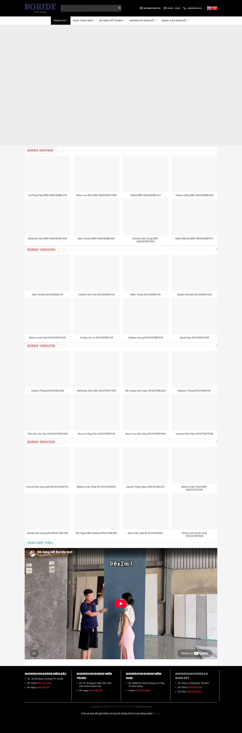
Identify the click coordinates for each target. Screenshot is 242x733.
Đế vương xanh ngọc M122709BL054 (145, 390)
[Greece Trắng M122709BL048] (47, 369)
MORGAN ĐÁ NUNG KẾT (142, 20)
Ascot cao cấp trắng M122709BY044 (145, 433)
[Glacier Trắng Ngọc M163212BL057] (145, 465)
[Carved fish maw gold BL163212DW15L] (47, 465)
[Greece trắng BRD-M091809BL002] (194, 173)
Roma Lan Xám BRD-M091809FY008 (96, 195)
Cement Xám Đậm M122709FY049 (194, 433)
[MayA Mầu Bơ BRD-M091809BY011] (194, 217)
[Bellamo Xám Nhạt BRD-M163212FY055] (194, 465)
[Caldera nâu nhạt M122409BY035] (96, 273)
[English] (209, 8)
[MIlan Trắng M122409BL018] (145, 273)
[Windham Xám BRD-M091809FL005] (47, 217)
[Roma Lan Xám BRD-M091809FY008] (96, 173)
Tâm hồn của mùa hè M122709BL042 (47, 433)
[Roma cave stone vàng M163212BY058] (194, 511)
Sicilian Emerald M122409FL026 (194, 294)
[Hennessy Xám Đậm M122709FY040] (96, 369)
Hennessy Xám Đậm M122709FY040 (96, 390)
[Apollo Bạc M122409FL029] (194, 316)
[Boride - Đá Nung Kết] (40, 8)
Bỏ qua (157, 713)
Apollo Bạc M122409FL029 (194, 337)
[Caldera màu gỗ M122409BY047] (145, 316)
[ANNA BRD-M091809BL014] (145, 173)
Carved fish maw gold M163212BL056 (47, 533)
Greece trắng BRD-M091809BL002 (194, 195)
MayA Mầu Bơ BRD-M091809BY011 (194, 238)
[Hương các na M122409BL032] (96, 316)
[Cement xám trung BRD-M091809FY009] (145, 217)
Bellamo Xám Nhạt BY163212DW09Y (96, 486)
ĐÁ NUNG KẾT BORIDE (111, 20)
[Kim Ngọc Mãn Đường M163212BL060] (96, 511)
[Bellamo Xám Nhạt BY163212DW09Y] (96, 465)
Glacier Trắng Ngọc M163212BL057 (145, 486)
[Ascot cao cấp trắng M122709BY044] (145, 412)
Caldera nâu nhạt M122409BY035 (96, 294)
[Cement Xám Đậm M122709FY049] (194, 412)
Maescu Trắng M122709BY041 (194, 390)
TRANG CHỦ (59, 20)
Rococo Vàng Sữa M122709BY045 (96, 433)
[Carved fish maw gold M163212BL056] (47, 511)
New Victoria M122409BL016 (47, 294)
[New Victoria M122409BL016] (47, 273)
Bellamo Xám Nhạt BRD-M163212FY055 (194, 488)
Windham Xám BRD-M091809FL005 (47, 238)
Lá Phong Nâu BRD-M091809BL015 (47, 195)
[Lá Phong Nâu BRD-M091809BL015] (47, 173)
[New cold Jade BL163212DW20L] (145, 511)
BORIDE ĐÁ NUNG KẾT (120, 706)
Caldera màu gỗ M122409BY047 (145, 337)
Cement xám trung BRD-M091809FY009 (145, 240)
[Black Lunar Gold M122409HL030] (47, 316)
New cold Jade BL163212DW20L (145, 533)
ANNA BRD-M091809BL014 (145, 195)
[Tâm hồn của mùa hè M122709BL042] (47, 412)
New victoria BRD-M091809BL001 (96, 238)
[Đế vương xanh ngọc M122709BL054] (145, 369)
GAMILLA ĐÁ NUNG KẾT (174, 20)
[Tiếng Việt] (214, 8)
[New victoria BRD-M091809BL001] (96, 217)
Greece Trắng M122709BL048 (47, 390)
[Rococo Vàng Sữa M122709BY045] (96, 412)
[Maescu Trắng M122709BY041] (194, 369)
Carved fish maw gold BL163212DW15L (47, 486)
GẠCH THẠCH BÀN (82, 20)
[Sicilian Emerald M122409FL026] (194, 273)
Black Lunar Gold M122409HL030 (47, 337)
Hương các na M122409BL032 (96, 337)
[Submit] (119, 8)
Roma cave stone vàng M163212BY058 (194, 534)
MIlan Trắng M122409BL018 (145, 294)
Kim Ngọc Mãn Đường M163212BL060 (96, 533)
